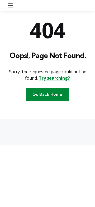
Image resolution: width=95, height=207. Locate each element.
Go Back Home (47, 94)
